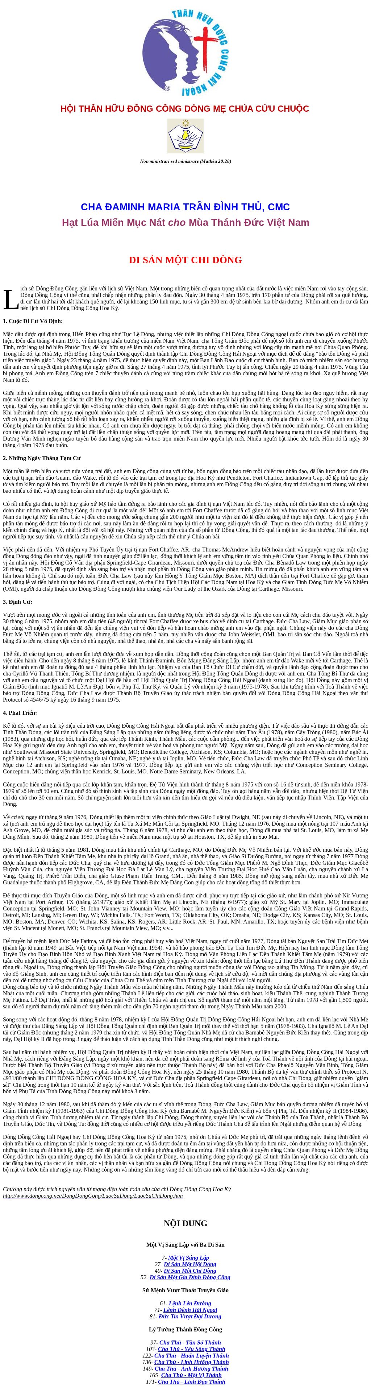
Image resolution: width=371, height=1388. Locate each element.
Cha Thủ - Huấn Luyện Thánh (191, 1355)
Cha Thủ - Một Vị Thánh (191, 1375)
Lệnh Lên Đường (190, 1303)
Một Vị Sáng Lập (188, 1258)
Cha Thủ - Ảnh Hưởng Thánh (191, 1369)
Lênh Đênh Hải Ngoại (190, 1310)
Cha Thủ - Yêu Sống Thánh (191, 1349)
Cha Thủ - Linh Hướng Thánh (191, 1362)
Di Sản (172, 1264)
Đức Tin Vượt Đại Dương (190, 1316)
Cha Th (168, 1342)
